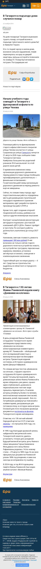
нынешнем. (8, 426)
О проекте (6, 500)
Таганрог (10, 6)
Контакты (25, 500)
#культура (7, 474)
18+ (34, 5)
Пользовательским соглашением (20, 560)
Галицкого (26, 152)
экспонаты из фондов (24, 411)
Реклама (16, 500)
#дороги (7, 273)
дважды (6, 424)
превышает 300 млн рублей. (15, 240)
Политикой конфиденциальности (25, 560)
